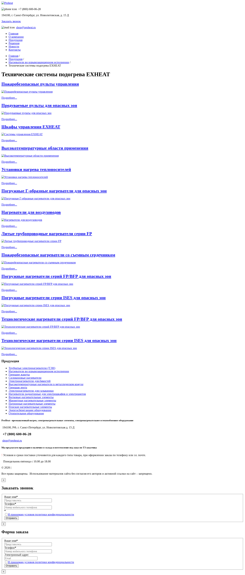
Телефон (10, 503)
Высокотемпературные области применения (44, 148)
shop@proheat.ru (26, 27)
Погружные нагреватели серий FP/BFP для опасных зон (56, 276)
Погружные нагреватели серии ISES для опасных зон (53, 297)
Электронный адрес (16, 554)
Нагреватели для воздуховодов (31, 212)
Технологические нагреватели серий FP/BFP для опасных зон (61, 319)
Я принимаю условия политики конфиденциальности (41, 514)
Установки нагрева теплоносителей (36, 169)
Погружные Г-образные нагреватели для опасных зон (54, 190)
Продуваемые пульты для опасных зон (39, 105)
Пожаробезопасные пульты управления (40, 84)
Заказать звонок (11, 21)
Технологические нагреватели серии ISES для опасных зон (59, 340)
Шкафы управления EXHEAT (30, 126)
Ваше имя (11, 496)
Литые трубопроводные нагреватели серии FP (46, 233)
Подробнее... (9, 97)
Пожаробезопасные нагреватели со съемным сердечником (58, 255)
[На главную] (7, 2)
